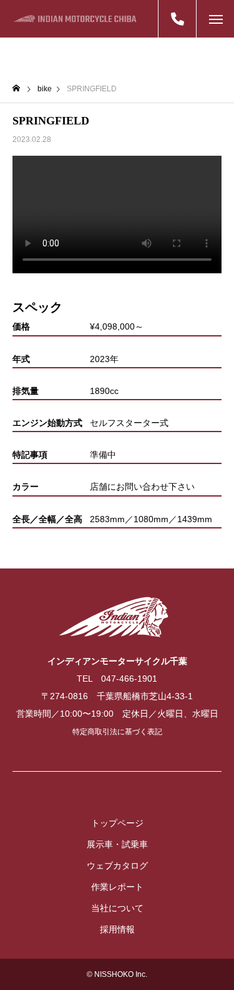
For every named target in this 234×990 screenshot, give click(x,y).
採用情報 (117, 929)
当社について (117, 908)
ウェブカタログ (117, 865)
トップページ (117, 823)
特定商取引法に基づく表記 (117, 731)
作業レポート (117, 886)
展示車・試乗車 (117, 844)
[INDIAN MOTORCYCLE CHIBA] (75, 19)
